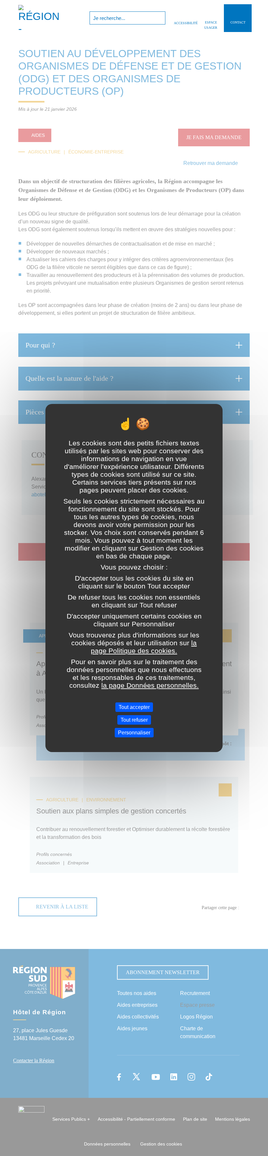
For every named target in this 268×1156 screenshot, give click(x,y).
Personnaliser (134, 732)
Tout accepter (134, 707)
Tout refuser (134, 720)
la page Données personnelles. (150, 685)
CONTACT (237, 22)
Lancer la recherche (159, 17)
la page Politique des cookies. (144, 646)
